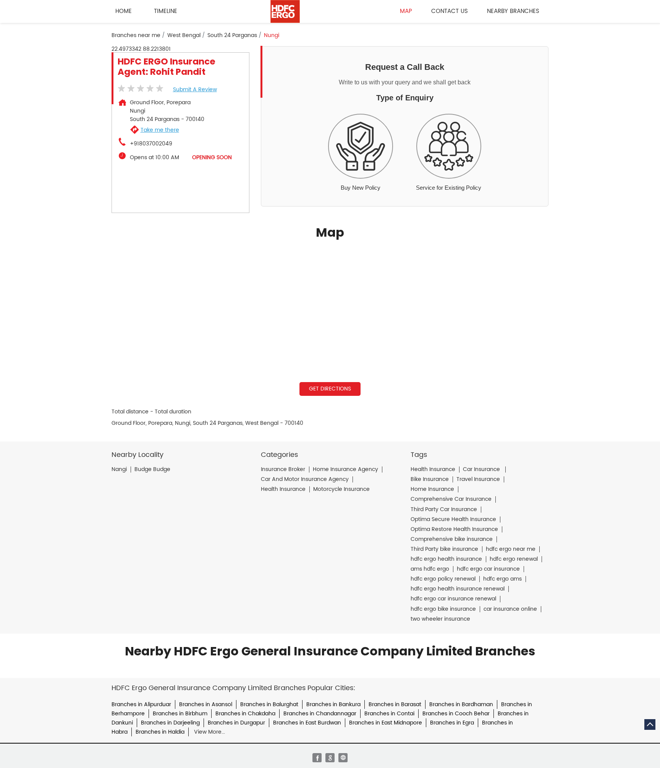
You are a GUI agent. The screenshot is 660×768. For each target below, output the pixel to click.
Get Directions (330, 388)
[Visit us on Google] (330, 757)
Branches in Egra (452, 722)
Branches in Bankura (333, 704)
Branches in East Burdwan (307, 722)
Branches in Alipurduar (141, 704)
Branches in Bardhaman (461, 704)
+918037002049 (151, 144)
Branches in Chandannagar (319, 713)
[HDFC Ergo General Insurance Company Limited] (285, 11)
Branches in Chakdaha (245, 713)
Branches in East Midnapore (385, 722)
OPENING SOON (212, 157)
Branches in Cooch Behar (456, 713)
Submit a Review (195, 89)
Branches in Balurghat (269, 704)
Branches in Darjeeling (170, 722)
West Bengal (184, 35)
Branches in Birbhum (180, 713)
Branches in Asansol (205, 704)
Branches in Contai (389, 713)
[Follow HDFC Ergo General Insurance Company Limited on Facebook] (317, 757)
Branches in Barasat (395, 704)
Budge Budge (152, 469)
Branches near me (136, 35)
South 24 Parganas (232, 35)
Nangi (119, 469)
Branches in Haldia (160, 732)
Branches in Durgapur (236, 722)
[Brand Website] (343, 757)
